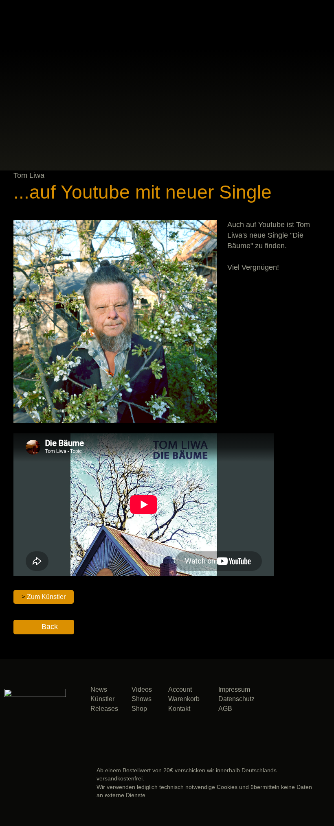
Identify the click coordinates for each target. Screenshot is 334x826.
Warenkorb (184, 698)
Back (50, 627)
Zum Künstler (46, 596)
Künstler (102, 698)
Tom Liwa (28, 175)
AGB (225, 708)
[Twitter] (277, 724)
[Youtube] (307, 724)
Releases (104, 708)
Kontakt (179, 708)
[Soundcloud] (277, 702)
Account (180, 689)
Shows (142, 698)
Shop (139, 708)
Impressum (234, 689)
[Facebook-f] (307, 702)
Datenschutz (236, 698)
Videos (142, 689)
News (98, 689)
